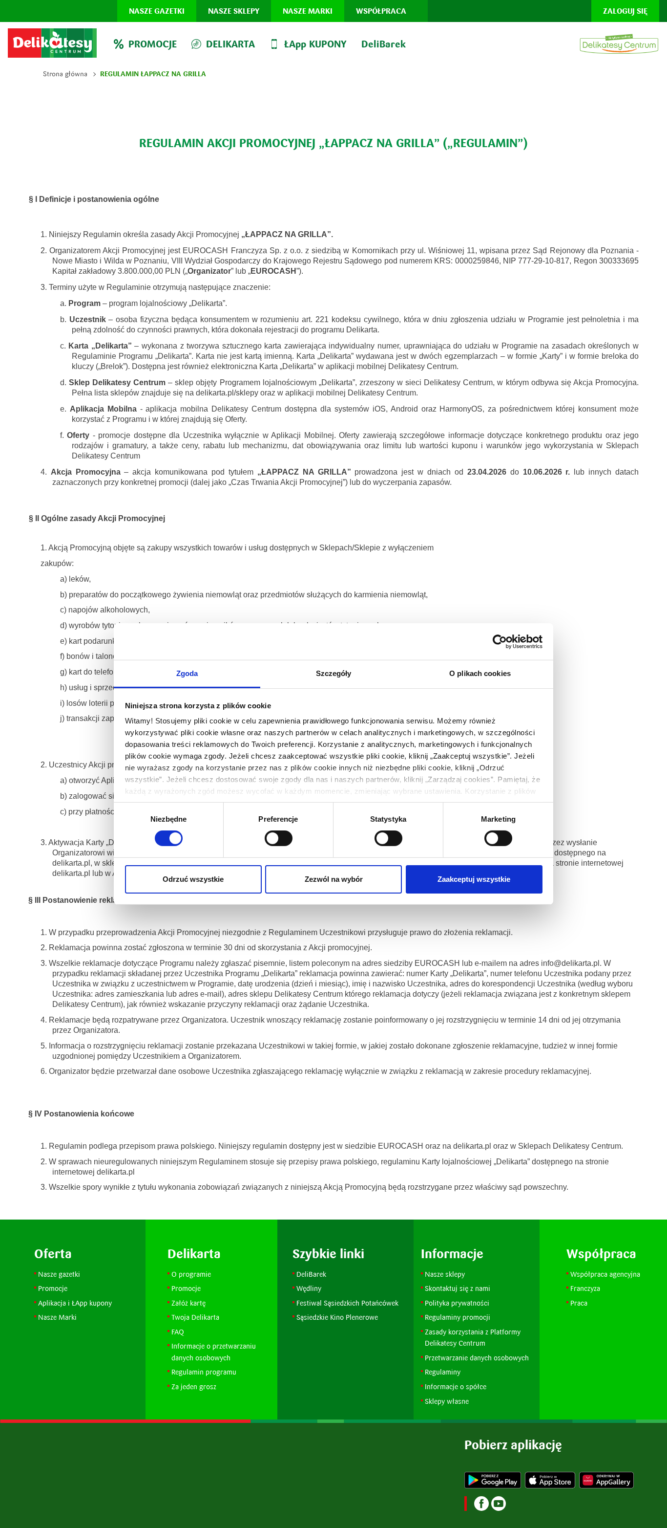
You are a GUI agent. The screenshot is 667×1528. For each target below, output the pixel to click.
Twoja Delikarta (195, 1317)
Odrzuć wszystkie (193, 879)
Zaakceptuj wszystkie (474, 879)
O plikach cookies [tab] (480, 673)
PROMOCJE (152, 44)
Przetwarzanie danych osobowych (477, 1357)
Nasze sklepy (233, 11)
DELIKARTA (230, 44)
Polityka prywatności (457, 1303)
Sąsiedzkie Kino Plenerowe (337, 1317)
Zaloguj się (625, 11)
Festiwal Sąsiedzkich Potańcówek (347, 1303)
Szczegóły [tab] (334, 673)
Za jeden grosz (193, 1386)
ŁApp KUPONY (315, 44)
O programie (191, 1274)
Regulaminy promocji (457, 1317)
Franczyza (585, 1288)
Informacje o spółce (455, 1386)
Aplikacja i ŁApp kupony (75, 1303)
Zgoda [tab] (187, 673)
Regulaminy (442, 1371)
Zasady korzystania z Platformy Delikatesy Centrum (473, 1337)
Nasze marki (308, 11)
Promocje (53, 1288)
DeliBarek (383, 44)
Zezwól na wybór (334, 879)
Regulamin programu (203, 1371)
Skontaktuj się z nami (457, 1288)
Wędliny (308, 1288)
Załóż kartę (188, 1303)
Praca (578, 1303)
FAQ (177, 1331)
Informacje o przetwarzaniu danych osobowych (213, 1351)
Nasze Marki (57, 1317)
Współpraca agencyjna (605, 1274)
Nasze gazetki (157, 11)
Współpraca (381, 11)
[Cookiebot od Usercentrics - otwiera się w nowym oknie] (499, 641)
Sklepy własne (447, 1401)
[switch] (278, 838)
